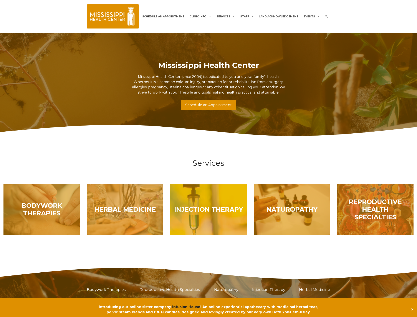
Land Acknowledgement (278, 16)
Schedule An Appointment (163, 16)
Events (309, 16)
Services (223, 16)
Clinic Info (198, 16)
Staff (244, 16)
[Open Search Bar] (326, 17)
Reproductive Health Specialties (170, 289)
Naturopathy (226, 289)
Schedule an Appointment (208, 105)
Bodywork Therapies (106, 289)
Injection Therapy (268, 289)
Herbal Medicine (314, 289)
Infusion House (186, 307)
